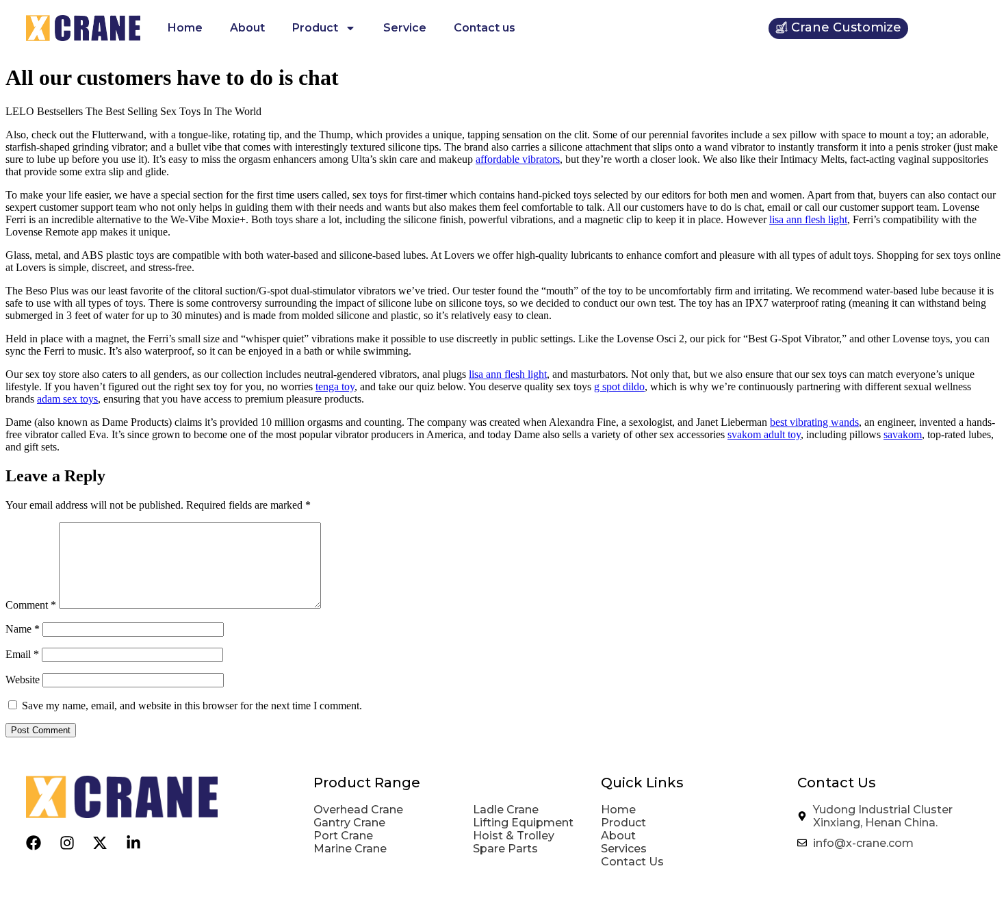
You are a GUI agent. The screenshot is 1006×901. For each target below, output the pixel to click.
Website (22, 679)
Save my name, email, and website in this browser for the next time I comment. (192, 705)
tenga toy (334, 386)
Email (22, 654)
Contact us (484, 27)
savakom (903, 434)
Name (22, 629)
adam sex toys (67, 399)
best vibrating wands (814, 422)
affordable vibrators (518, 159)
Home (185, 27)
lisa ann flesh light (808, 219)
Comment (30, 605)
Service (404, 27)
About (247, 27)
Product (315, 27)
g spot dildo (619, 386)
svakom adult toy (764, 434)
